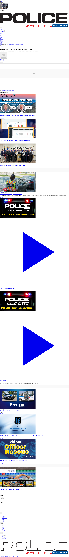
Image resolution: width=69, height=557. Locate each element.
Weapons (1, 42)
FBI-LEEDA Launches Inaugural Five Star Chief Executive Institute (13, 165)
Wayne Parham (4, 380)
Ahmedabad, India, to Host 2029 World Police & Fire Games (11, 489)
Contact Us (7, 44)
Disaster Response (2, 30)
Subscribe (22, 44)
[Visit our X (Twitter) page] (1, 495)
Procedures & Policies (2, 36)
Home (1, 47)
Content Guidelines (14, 44)
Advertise (1, 44)
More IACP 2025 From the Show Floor (7, 288)
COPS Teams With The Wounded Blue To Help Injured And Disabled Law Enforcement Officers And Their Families (21, 435)
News (5, 0)
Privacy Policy (2, 556)
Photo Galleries (3, 530)
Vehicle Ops (1, 41)
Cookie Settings (4, 44)
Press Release (10, 44)
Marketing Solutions (18, 44)
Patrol (1, 33)
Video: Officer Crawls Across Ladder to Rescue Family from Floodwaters (13, 460)
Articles (7, 0)
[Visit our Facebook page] (0, 495)
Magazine (3, 527)
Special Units (1, 37)
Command (1, 29)
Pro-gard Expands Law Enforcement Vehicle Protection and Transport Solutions (15, 410)
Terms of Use (5, 556)
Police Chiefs (6, 90)
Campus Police (3, 90)
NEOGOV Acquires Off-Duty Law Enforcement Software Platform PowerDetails (15, 140)
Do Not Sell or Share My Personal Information (15, 556)
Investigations (1, 32)
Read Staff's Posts (2, 60)
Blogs (2, 526)
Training (1, 40)
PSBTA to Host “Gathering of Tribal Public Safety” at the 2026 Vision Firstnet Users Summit (17, 115)
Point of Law (1, 34)
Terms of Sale (8, 556)
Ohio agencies (10, 90)
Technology (1, 38)
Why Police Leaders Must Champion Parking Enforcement (11, 194)
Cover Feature (3, 0)
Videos (8, 0)
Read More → (2, 118)
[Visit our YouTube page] (2, 495)
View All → (1, 492)
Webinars (10, 0)
